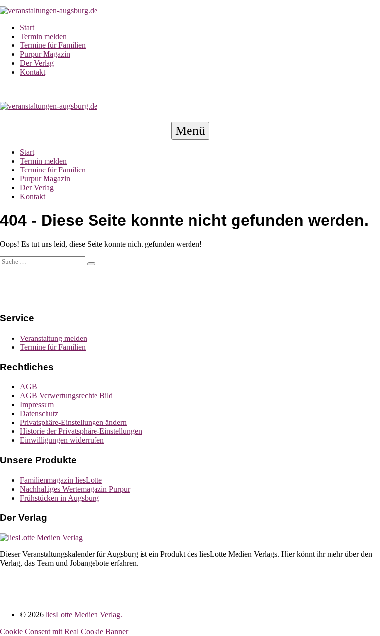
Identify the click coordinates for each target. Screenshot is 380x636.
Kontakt (32, 72)
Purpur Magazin (45, 54)
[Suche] (91, 263)
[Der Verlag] (41, 537)
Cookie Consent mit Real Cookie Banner (64, 631)
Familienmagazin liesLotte (61, 480)
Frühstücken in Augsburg (59, 498)
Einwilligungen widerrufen (62, 440)
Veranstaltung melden (53, 338)
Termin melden (43, 36)
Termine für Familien (53, 45)
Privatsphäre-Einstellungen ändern (73, 422)
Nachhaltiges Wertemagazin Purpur (75, 489)
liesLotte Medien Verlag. (84, 614)
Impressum (37, 404)
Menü (192, 131)
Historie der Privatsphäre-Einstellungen (81, 431)
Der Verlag (37, 63)
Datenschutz (39, 413)
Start (27, 27)
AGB (28, 386)
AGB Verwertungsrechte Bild (66, 395)
